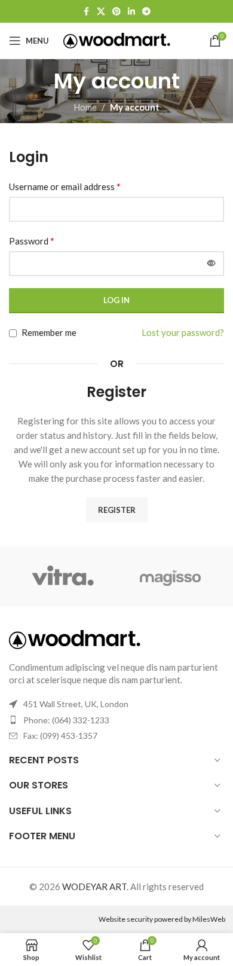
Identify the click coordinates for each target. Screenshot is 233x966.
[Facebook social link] (86, 12)
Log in (116, 300)
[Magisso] (170, 576)
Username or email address (65, 186)
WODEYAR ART (94, 886)
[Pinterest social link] (116, 12)
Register (117, 510)
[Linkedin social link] (131, 12)
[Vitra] (62, 576)
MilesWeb (208, 919)
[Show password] (211, 263)
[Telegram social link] (146, 12)
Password (31, 240)
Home (85, 107)
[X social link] (101, 12)
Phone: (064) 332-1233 (66, 720)
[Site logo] (116, 39)
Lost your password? (183, 332)
